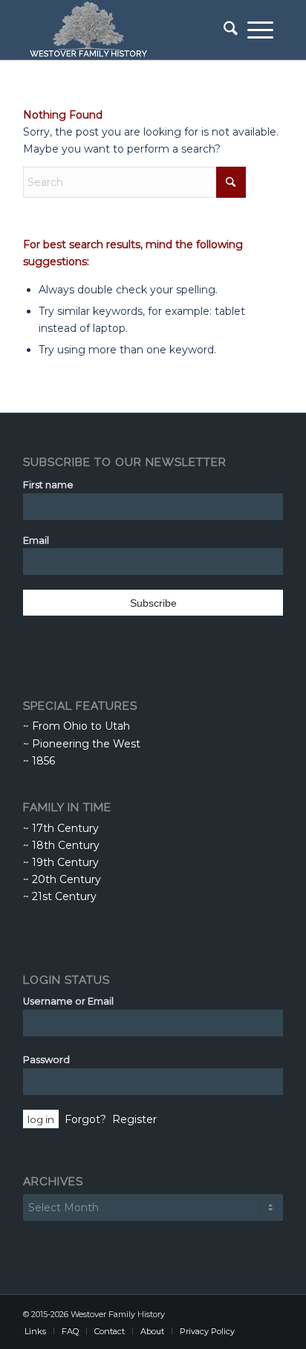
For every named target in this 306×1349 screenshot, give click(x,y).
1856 (43, 760)
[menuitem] (226, 29)
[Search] (226, 29)
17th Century (65, 828)
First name (48, 484)
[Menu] (260, 29)
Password (46, 1059)
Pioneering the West (86, 743)
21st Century (64, 896)
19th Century (65, 862)
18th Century (66, 845)
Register (134, 1119)
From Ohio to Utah (81, 726)
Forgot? (85, 1119)
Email (36, 540)
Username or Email (68, 1001)
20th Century (66, 879)
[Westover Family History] (127, 29)
